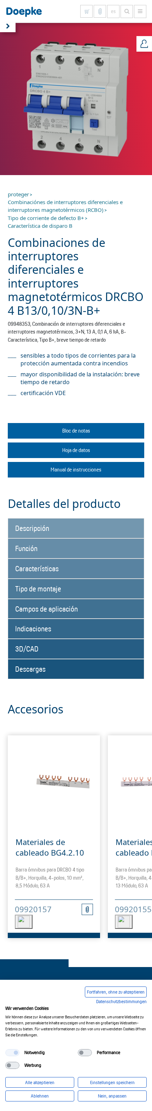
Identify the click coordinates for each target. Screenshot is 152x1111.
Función (26, 548)
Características (37, 568)
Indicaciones (33, 628)
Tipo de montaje (38, 588)
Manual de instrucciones (76, 469)
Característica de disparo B (40, 225)
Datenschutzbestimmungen (121, 1001)
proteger (18, 194)
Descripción (32, 528)
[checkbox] (12, 1052)
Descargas (30, 668)
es (113, 11)
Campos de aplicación (46, 608)
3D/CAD (27, 648)
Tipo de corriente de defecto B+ (46, 217)
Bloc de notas (76, 430)
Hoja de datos (76, 450)
